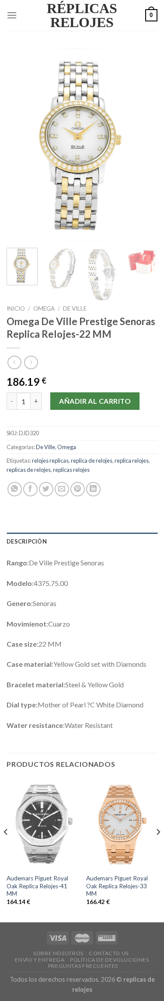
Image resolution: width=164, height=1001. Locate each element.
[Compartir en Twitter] (46, 489)
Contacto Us (109, 953)
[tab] (82, 541)
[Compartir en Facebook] (30, 489)
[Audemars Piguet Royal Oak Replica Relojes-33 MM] (121, 823)
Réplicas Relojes (82, 15)
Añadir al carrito (95, 401)
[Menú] (12, 15)
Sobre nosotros (58, 953)
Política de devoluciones (109, 959)
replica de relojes (91, 460)
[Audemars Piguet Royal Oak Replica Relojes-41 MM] (42, 823)
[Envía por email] (62, 489)
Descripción (27, 541)
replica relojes (132, 460)
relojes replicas (50, 460)
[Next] (143, 144)
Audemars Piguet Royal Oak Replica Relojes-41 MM (37, 886)
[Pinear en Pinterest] (77, 489)
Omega (44, 308)
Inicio (16, 308)
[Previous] (20, 144)
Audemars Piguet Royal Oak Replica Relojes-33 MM (117, 886)
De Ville (75, 308)
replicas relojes (71, 469)
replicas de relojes (29, 469)
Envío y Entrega (39, 959)
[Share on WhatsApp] (14, 489)
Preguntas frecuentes (83, 966)
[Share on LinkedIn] (93, 489)
